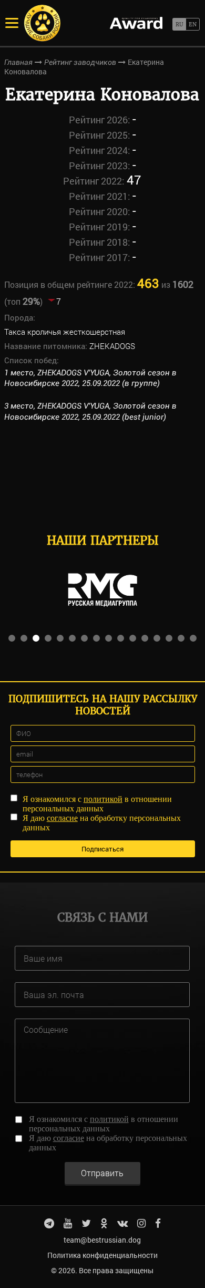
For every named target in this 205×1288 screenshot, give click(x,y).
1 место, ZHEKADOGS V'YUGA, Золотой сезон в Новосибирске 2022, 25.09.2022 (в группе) (90, 378)
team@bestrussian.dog (102, 1240)
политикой (103, 799)
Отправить (102, 1172)
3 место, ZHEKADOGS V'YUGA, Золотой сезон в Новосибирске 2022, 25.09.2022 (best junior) (90, 411)
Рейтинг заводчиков (80, 62)
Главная (18, 62)
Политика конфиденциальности (102, 1255)
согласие (62, 818)
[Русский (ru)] (179, 24)
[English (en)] (193, 24)
